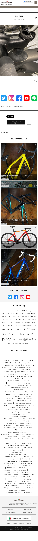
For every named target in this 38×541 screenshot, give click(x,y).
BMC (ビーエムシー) (16, 450)
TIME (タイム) (30, 488)
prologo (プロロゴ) (18, 434)
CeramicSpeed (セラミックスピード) (24, 403)
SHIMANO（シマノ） (10, 483)
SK (23, 319)
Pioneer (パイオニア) (25, 423)
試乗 (16, 343)
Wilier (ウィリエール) (11, 443)
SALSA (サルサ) (26, 421)
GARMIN (31, 470)
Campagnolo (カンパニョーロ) (19, 454)
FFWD (12, 445)
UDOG (23, 360)
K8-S (19, 316)
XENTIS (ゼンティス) (12, 436)
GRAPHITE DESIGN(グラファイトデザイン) (19, 432)
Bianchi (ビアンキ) (27, 447)
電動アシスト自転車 (24, 343)
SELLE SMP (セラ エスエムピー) (13, 392)
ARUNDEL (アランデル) (13, 374)
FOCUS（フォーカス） (25, 468)
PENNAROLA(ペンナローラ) (24, 401)
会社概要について (27, 512)
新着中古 (28, 339)
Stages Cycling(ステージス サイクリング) (19, 409)
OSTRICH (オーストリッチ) (19, 389)
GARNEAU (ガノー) (27, 412)
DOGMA (33, 313)
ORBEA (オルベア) (12, 423)
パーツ (26, 329)
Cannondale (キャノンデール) (11, 456)
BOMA (26, 450)
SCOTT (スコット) (25, 481)
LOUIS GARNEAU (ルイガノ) (26, 394)
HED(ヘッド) (10, 385)
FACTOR (4, 316)
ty (36, 81)
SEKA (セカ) (10, 401)
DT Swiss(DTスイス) (26, 376)
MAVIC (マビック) (12, 476)
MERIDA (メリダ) (25, 476)
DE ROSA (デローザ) (11, 463)
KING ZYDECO (5, 178)
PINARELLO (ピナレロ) (13, 479)
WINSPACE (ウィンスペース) (25, 398)
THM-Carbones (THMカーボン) (24, 425)
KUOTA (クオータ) (26, 472)
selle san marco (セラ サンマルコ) (19, 387)
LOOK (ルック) (8, 403)
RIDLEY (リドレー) (12, 481)
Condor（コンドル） (26, 436)
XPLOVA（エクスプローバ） (15, 492)
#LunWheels (5, 311)
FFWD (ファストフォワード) (27, 418)
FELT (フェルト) (11, 468)
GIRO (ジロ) (9, 425)
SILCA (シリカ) (27, 396)
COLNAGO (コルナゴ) (12, 461)
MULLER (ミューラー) (12, 376)
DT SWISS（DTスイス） (26, 443)
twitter (8, 523)
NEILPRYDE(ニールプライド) (19, 416)
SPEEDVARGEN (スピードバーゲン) (25, 405)
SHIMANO (18, 319)
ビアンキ (33, 329)
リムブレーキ (26, 334)
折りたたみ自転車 (17, 340)
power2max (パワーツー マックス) (19, 407)
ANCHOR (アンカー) (22, 445)
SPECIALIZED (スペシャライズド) (13, 485)
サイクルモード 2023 (14, 325)
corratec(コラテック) (26, 461)
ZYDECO (4, 322)
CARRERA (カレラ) (25, 369)
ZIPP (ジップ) (30, 438)
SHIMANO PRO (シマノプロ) (26, 483)
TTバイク (33, 319)
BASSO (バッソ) (11, 441)
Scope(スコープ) (19, 438)
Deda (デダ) (6, 434)
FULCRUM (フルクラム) (20, 470)
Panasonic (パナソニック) (24, 385)
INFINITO (15, 316)
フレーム (6, 334)
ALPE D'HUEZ (21, 311)
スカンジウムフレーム (27, 325)
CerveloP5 (15, 313)
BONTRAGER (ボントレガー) (19, 414)
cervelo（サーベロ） (13, 459)
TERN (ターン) (19, 488)
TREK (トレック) (13, 490)
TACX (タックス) (8, 488)
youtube (29, 523)
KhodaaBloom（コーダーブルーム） (24, 363)
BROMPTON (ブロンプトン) (19, 452)
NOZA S (7, 319)
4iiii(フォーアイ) (29, 392)
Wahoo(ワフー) (25, 490)
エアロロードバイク (25, 322)
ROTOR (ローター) (13, 421)
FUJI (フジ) (7, 470)
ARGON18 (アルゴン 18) (12, 447)
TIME (29, 319)
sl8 (25, 319)
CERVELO (9, 313)
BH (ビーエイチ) (27, 374)
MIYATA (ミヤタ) (8, 405)
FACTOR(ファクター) (25, 465)
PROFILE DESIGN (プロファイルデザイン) (19, 383)
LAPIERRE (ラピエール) (28, 474)
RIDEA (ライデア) (10, 427)
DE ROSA (27, 313)
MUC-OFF (31, 360)
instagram (21, 523)
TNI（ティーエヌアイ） (13, 396)
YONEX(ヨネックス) (10, 394)
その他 (28, 492)
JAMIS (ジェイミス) (9, 372)
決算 (13, 343)
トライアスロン (5, 185)
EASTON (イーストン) (26, 463)
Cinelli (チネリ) (26, 459)
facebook (15, 523)
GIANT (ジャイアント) (12, 472)
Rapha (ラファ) (27, 479)
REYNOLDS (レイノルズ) (25, 427)
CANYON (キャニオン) (28, 456)
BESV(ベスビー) (19, 378)
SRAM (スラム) (29, 485)
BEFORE (5, 132)
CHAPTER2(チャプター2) (12, 412)
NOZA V (12, 319)
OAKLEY (7, 360)
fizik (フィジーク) (30, 434)
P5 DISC (4, 223)
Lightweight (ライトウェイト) (11, 474)
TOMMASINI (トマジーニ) (25, 441)
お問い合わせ (27, 509)
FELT (10, 316)
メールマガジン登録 (20, 350)
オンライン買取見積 (10, 512)
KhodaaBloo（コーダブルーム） (25, 367)
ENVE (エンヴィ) (12, 465)
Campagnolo (29, 311)
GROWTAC (8, 363)
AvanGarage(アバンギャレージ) (12, 365)
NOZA (31, 316)
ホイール (17, 334)
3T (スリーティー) (19, 430)
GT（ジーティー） (9, 367)
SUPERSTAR (5, 284)
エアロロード (17, 322)
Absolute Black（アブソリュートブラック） (19, 380)
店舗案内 (10, 509)
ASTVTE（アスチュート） (10, 418)
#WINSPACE (13, 311)
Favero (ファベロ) (12, 369)
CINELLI (21, 313)
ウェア (10, 322)
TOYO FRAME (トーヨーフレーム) (25, 372)
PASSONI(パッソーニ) (28, 365)
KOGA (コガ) (8, 438)
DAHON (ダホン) (10, 398)
